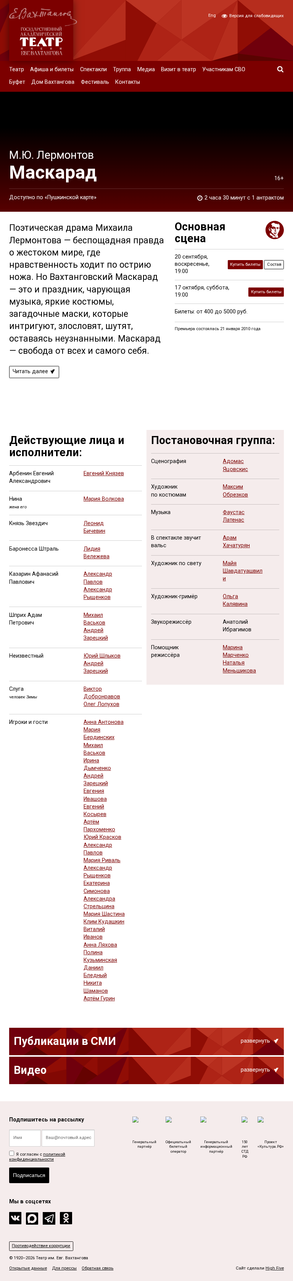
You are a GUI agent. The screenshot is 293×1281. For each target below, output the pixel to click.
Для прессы (64, 1268)
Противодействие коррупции (41, 1245)
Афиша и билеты (52, 69)
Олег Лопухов (101, 704)
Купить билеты (245, 264)
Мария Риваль (102, 860)
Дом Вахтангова (52, 82)
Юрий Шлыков (102, 656)
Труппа (122, 69)
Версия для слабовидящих (256, 15)
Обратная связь (97, 1268)
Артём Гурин (99, 998)
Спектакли (93, 69)
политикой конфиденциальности (37, 1157)
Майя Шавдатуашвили (242, 571)
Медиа (146, 69)
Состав (274, 264)
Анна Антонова (104, 722)
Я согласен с (37, 1157)
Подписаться (29, 1175)
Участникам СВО (223, 69)
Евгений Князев (104, 473)
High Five (275, 1268)
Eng (212, 15)
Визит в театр (178, 69)
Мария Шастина (104, 914)
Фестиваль (95, 82)
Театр (16, 69)
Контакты (127, 82)
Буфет (17, 82)
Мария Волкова (104, 499)
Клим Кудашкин (104, 921)
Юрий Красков (102, 837)
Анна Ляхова (100, 945)
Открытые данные (28, 1268)
